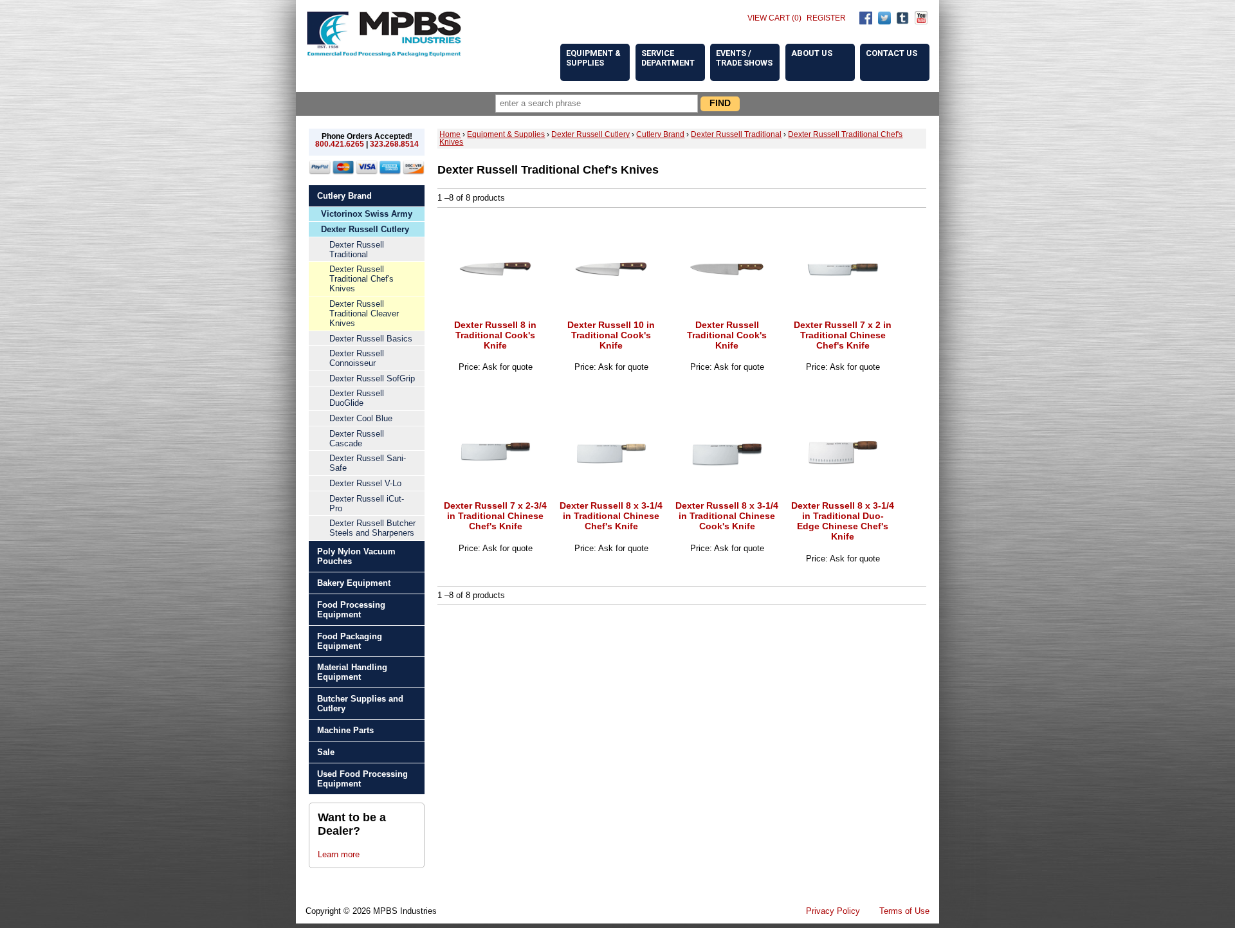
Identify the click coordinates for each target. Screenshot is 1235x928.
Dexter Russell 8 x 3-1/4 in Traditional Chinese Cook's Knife (726, 515)
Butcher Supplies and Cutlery (360, 703)
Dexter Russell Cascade (356, 438)
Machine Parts (345, 730)
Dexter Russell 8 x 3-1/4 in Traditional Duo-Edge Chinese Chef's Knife (842, 520)
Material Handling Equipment (352, 672)
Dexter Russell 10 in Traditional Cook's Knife (611, 335)
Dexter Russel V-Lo (365, 483)
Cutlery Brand (344, 196)
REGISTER (826, 18)
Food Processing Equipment (351, 609)
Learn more (339, 854)
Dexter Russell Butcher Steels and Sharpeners (372, 528)
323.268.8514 (394, 144)
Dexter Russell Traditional (356, 249)
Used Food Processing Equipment (362, 778)
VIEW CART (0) (774, 18)
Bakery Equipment (353, 583)
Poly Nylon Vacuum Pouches (356, 556)
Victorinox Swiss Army (366, 214)
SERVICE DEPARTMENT (668, 58)
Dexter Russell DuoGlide (356, 398)
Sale (325, 752)
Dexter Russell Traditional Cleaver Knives (364, 313)
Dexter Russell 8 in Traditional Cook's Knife (495, 335)
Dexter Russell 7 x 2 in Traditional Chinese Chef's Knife (843, 335)
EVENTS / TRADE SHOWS (744, 58)
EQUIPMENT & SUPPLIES (593, 58)
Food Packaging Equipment (349, 641)
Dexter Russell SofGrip (372, 378)
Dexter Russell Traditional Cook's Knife (727, 335)
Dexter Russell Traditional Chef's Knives (361, 278)
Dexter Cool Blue (360, 418)
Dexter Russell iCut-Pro (366, 503)
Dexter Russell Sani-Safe (367, 463)
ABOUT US (811, 53)
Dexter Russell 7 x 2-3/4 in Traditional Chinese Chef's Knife (495, 515)
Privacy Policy (833, 911)
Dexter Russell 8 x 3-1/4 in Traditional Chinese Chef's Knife (611, 515)
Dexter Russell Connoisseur (356, 358)
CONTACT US (891, 53)
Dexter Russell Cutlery (365, 229)
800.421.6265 (339, 144)
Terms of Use (904, 911)
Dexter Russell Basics (370, 338)
